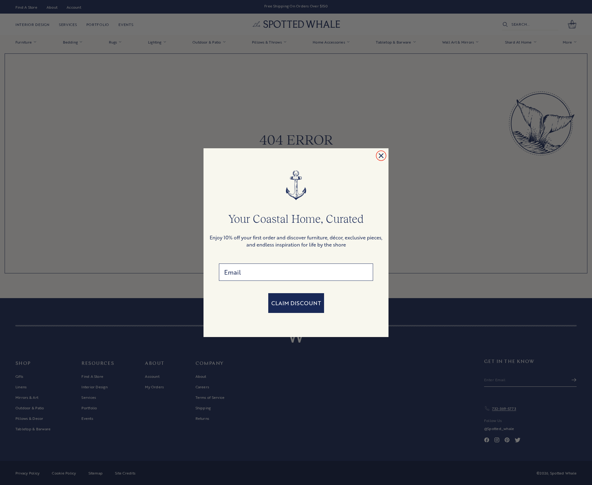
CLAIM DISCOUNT (296, 303)
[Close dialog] (381, 156)
